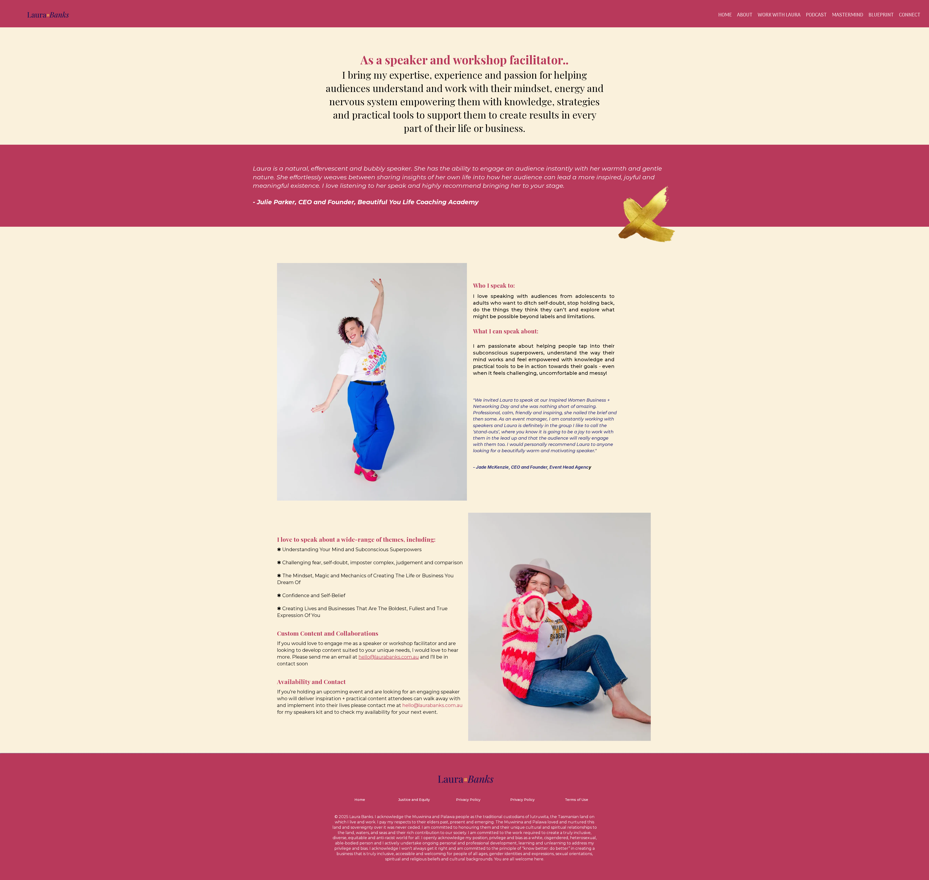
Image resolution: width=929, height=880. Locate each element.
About (744, 15)
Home (725, 15)
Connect (909, 15)
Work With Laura (779, 15)
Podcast (816, 15)
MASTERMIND (847, 15)
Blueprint (881, 15)
